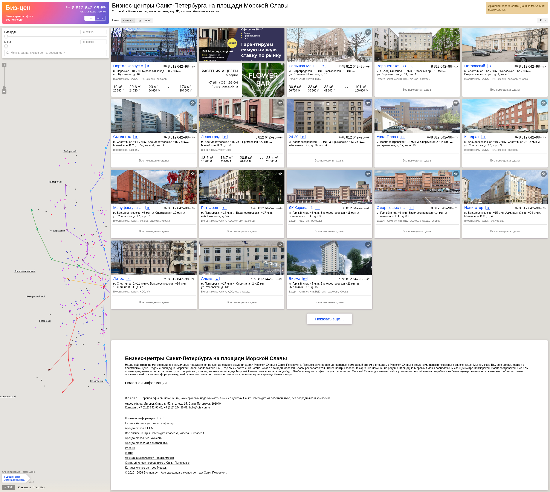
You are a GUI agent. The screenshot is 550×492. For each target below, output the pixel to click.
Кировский (44, 321)
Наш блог (40, 487)
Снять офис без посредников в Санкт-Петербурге (157, 462)
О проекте (24, 487)
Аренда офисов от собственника (146, 443)
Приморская (482, 368)
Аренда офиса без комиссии (143, 438)
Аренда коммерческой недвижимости (149, 457)
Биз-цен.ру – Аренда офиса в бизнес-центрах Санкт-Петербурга (185, 472)
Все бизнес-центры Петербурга (145, 433)
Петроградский (57, 230)
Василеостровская (503, 368)
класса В (186, 433)
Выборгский (69, 151)
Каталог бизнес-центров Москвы (146, 467)
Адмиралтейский (35, 296)
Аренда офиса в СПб (139, 428)
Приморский (54, 181)
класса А (172, 433)
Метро (129, 452)
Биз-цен (18, 8)
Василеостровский (24, 271)
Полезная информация (140, 418)
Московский (96, 381)
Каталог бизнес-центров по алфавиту (149, 423)
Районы (130, 447)
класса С (199, 433)
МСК (100, 18)
